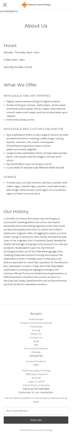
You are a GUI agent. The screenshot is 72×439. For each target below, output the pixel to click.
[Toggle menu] (5, 5)
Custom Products (36, 361)
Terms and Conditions (36, 348)
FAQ (36, 344)
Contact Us (36, 337)
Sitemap (36, 352)
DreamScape (36, 319)
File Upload (36, 326)
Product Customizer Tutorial (36, 322)
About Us (36, 333)
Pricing (36, 330)
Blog (36, 341)
